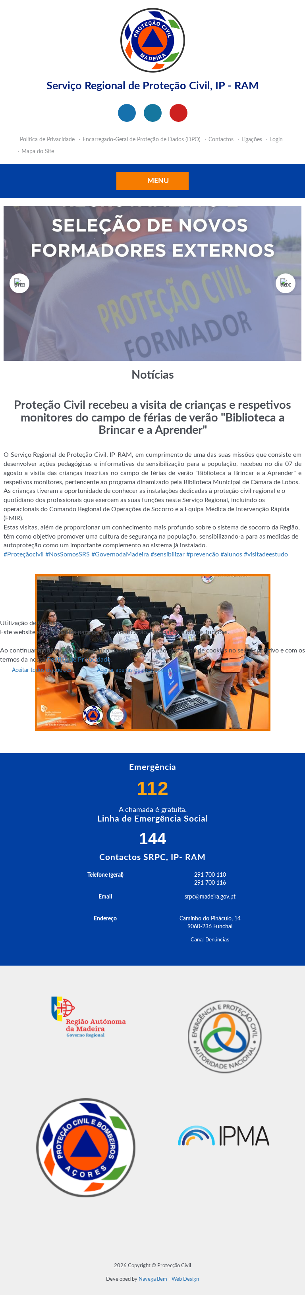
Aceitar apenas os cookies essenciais (141, 670)
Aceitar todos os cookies (41, 670)
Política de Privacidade (78, 659)
